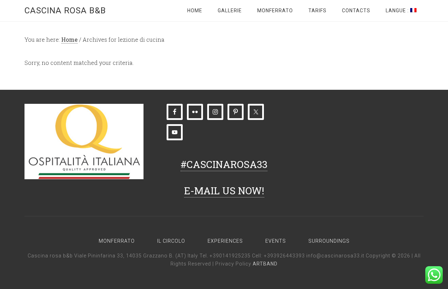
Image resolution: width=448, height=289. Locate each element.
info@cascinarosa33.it (335, 255)
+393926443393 (284, 255)
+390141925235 (230, 255)
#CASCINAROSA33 (224, 164)
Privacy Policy (234, 264)
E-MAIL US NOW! (224, 190)
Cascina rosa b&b (65, 10)
